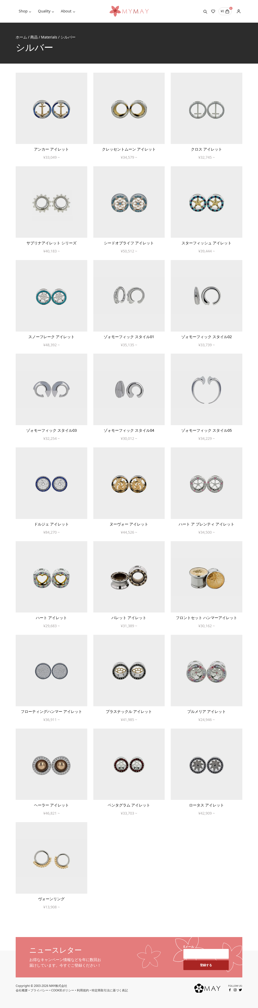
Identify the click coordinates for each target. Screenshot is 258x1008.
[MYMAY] (129, 11)
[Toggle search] (205, 11)
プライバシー (39, 990)
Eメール (188, 947)
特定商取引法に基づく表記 (110, 990)
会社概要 (22, 990)
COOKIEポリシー (62, 990)
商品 (34, 37)
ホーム (21, 37)
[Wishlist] (213, 11)
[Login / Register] (238, 11)
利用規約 (83, 990)
